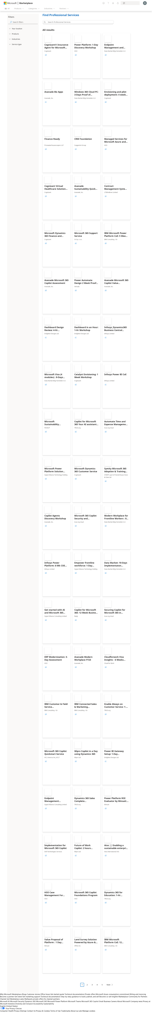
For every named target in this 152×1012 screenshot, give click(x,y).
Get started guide (57, 994)
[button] (44, 22)
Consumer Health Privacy (9, 1011)
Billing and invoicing (138, 994)
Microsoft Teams (74, 1001)
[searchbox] (25, 22)
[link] (57, 55)
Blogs (24, 994)
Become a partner (7, 996)
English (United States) (9, 1006)
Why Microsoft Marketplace (11, 994)
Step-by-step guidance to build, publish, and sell (80, 996)
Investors (11, 1003)
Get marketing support (31, 996)
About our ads (76, 1011)
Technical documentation (74, 994)
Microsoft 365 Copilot (90, 1001)
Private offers (90, 994)
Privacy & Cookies (43, 1011)
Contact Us (31, 1011)
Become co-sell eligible (108, 996)
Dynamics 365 (30, 1001)
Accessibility (38, 1003)
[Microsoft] (10, 3)
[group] (45, 55)
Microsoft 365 (41, 1001)
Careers (114, 1001)
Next (108, 985)
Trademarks (65, 1011)
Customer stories (33, 994)
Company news (136, 1001)
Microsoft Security (17, 1001)
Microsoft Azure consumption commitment (113, 994)
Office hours (45, 994)
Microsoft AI (5, 1001)
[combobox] (79, 22)
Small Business (104, 1001)
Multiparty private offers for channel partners (42, 999)
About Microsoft (123, 1001)
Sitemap (23, 1011)
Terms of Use (55, 1011)
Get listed (18, 996)
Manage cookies (88, 1011)
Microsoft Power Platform (57, 1001)
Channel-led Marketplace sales (12, 999)
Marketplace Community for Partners (132, 996)
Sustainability (48, 1003)
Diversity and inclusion (24, 1003)
